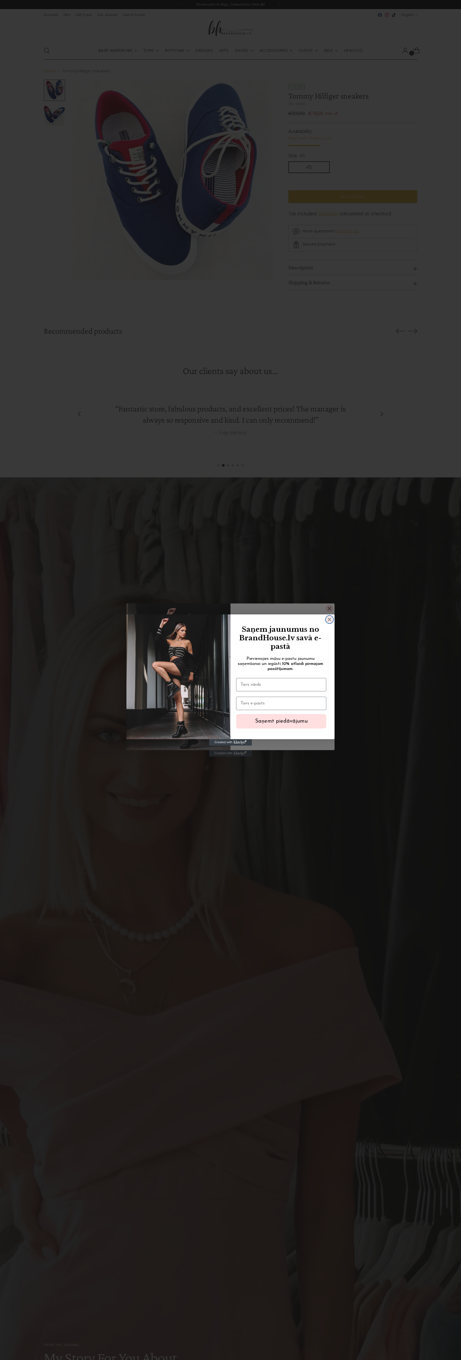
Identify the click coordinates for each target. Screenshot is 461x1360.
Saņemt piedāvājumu (281, 721)
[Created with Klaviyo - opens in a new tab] (230, 742)
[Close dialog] (329, 619)
